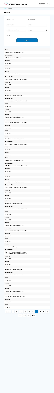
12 (32, 311)
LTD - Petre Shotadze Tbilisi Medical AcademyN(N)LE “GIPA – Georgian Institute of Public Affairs (16, 253)
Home (5, 8)
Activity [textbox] (29, 24)
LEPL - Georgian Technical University (13, 57)
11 (29, 311)
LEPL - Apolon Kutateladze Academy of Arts (15, 275)
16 (47, 311)
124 (25, 315)
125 (28, 315)
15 (43, 311)
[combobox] (37, 25)
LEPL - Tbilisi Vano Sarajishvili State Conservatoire (16, 79)
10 (25, 311)
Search (27, 40)
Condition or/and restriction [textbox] (13, 30)
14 (40, 311)
